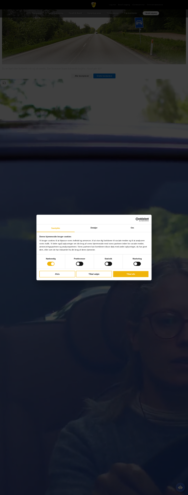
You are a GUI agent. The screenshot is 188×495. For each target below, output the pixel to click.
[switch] (79, 264)
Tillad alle (131, 274)
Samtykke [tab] (55, 228)
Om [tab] (132, 228)
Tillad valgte (94, 274)
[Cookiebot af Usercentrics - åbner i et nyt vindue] (137, 219)
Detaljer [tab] (94, 228)
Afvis (57, 274)
